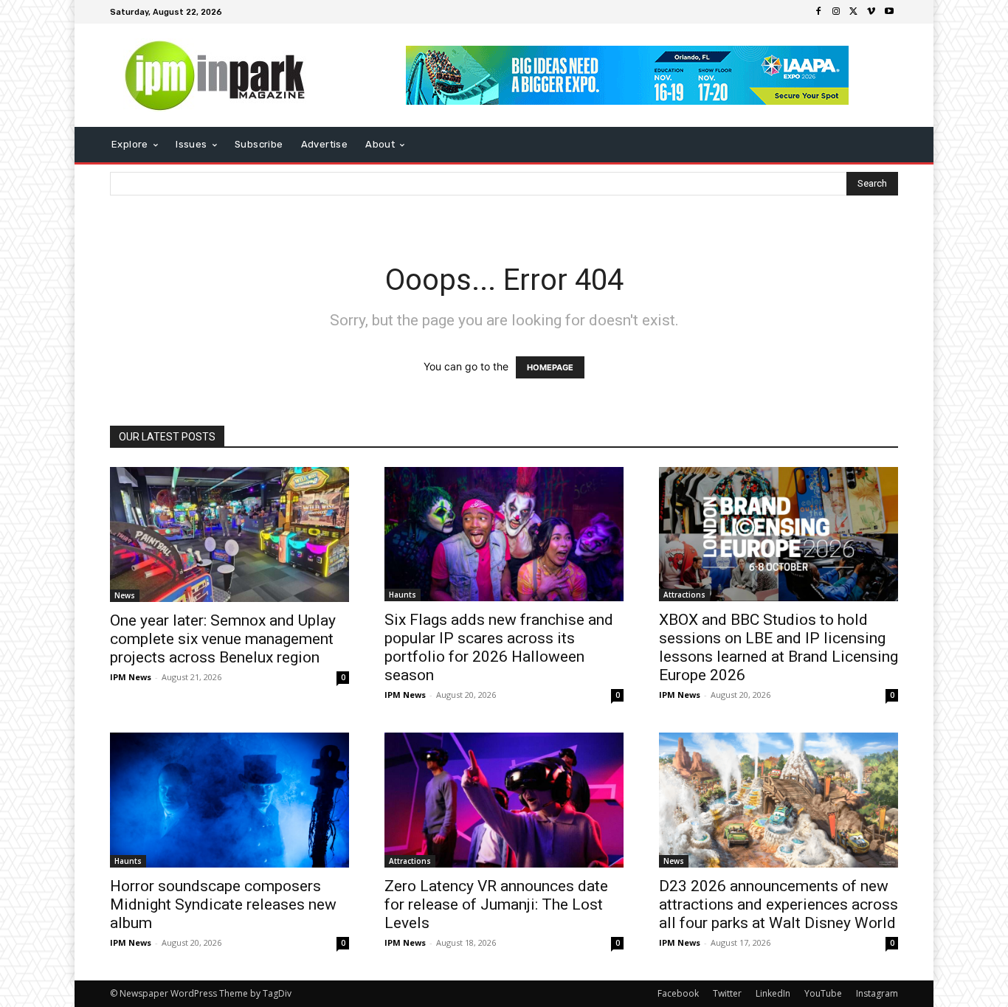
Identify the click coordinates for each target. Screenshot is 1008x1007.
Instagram (877, 993)
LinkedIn (773, 993)
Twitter (727, 993)
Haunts (402, 594)
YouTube (823, 993)
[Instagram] (836, 12)
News (124, 595)
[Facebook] (818, 12)
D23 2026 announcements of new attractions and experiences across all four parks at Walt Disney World (778, 904)
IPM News (130, 676)
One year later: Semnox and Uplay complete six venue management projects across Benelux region (223, 639)
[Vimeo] (871, 12)
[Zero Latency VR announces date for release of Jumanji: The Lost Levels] (504, 800)
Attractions (684, 594)
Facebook (678, 993)
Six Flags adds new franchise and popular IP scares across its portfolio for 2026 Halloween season (498, 647)
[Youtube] (889, 12)
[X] (854, 12)
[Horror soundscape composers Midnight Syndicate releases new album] (229, 800)
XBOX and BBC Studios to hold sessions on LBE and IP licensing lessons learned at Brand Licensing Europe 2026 (778, 647)
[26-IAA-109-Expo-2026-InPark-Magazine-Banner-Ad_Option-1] (627, 75)
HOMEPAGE (550, 367)
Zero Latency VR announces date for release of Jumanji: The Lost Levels (496, 904)
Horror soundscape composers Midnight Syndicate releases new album (223, 904)
